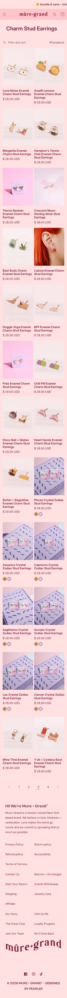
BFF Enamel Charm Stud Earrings (47, 328)
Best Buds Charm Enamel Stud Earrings (17, 272)
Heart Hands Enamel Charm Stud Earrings (48, 441)
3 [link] (38, 787)
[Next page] (58, 787)
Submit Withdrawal (46, 884)
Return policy (42, 844)
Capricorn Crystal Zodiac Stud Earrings (48, 566)
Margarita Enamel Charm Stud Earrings (17, 152)
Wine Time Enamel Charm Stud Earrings (17, 761)
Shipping (11, 894)
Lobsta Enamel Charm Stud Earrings (49, 272)
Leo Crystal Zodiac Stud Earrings (15, 696)
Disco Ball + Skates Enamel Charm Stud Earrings (16, 443)
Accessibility (42, 854)
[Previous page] (9, 787)
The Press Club (15, 923)
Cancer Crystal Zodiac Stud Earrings (49, 696)
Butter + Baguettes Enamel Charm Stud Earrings (16, 503)
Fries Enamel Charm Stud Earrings (16, 385)
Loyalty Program (44, 923)
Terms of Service (16, 864)
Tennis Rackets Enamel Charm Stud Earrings (16, 214)
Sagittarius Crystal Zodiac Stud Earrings (17, 631)
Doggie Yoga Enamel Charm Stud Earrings (17, 328)
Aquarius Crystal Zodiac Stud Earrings (17, 566)
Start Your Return (16, 884)
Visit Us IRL (41, 914)
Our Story (11, 914)
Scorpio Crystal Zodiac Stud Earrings (48, 631)
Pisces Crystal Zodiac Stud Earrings (49, 501)
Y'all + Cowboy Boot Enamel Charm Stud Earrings (48, 763)
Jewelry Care (42, 894)
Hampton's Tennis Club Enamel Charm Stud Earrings (47, 154)
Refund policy (14, 854)
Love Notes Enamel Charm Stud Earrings (17, 92)
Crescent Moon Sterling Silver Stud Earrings (47, 214)
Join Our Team (14, 933)
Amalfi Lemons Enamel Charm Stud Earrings (47, 94)
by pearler (33, 989)
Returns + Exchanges (47, 874)
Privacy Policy (14, 844)
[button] (4, 14)
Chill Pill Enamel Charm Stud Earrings (48, 385)
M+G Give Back (44, 933)
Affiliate (10, 903)
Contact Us (12, 874)
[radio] (36, 514)
